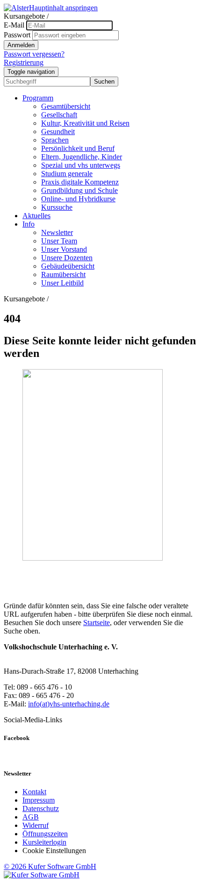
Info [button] (28, 224)
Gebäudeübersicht (67, 266)
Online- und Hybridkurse (78, 199)
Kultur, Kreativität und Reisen (85, 123)
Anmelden (21, 45)
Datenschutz (40, 808)
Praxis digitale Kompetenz (80, 182)
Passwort (17, 35)
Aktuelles (36, 216)
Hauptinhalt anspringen (63, 8)
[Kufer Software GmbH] (41, 875)
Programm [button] (37, 98)
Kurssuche (56, 207)
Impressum (38, 800)
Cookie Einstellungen (54, 851)
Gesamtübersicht (65, 106)
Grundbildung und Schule (79, 190)
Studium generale (67, 174)
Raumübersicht (63, 274)
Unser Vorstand (64, 249)
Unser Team (59, 241)
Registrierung (23, 62)
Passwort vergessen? (34, 54)
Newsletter (57, 232)
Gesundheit (58, 131)
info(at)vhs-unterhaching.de (68, 704)
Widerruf (35, 825)
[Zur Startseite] (16, 8)
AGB (30, 817)
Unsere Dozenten (67, 258)
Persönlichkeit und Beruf (78, 148)
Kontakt (34, 792)
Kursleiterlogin (44, 842)
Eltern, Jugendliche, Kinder (81, 157)
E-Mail (14, 25)
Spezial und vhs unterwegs (80, 165)
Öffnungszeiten (45, 834)
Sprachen (55, 140)
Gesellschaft (59, 115)
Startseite (96, 623)
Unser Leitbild (62, 283)
